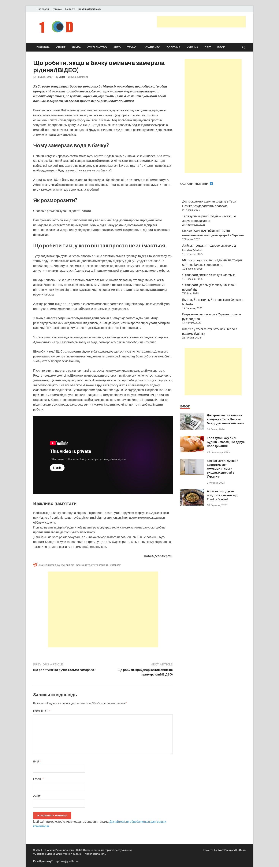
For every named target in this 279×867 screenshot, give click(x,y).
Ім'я (37, 761)
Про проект (43, 9)
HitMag (240, 849)
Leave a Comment (78, 76)
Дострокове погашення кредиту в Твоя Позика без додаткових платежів (225, 419)
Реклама (57, 9)
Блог (221, 47)
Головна (43, 47)
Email (38, 778)
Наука (76, 47)
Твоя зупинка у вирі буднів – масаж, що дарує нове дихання (226, 442)
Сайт (37, 796)
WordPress (224, 849)
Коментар (41, 711)
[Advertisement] (201, 21)
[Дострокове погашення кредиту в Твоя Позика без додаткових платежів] (192, 415)
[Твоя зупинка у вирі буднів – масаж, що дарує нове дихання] (192, 438)
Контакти (70, 9)
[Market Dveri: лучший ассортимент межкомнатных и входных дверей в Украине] (192, 461)
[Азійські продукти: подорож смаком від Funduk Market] (192, 491)
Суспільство (97, 47)
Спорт (60, 47)
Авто (117, 47)
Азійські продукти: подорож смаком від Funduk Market (222, 495)
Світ (208, 47)
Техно (131, 47)
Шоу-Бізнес (151, 47)
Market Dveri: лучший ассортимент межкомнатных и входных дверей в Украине (222, 468)
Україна (192, 47)
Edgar (62, 76)
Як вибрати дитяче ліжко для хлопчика (209, 275)
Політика (173, 47)
